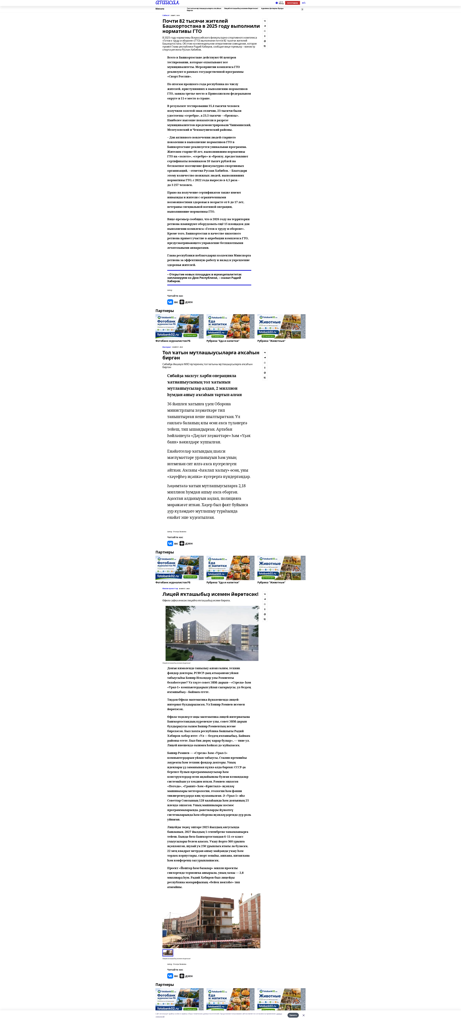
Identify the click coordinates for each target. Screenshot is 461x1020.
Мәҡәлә (159, 8)
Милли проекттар (170, 589)
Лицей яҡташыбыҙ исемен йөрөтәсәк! (241, 8)
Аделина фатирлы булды (272, 8)
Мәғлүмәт (166, 347)
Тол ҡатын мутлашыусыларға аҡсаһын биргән (204, 9)
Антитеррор (292, 3)
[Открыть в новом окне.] (172, 302)
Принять (293, 1015)
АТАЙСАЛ (167, 2)
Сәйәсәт (166, 15)
